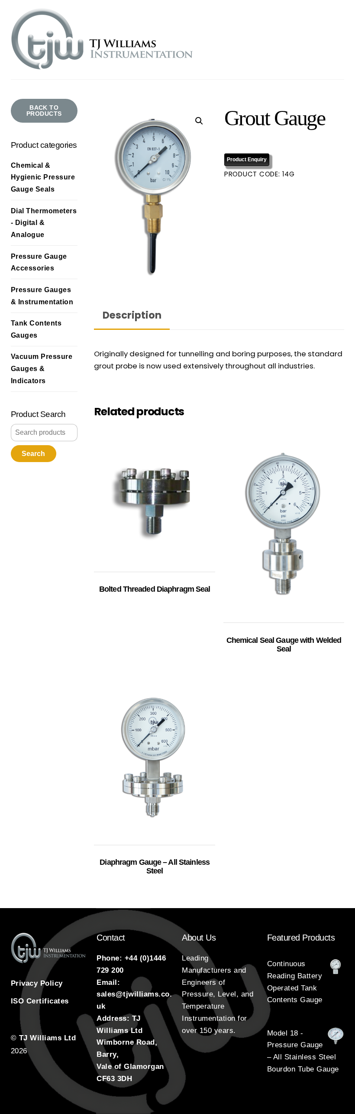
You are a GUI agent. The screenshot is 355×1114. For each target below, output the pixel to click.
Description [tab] (132, 315)
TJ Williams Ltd (47, 1038)
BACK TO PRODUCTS (43, 110)
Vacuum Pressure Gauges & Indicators (42, 368)
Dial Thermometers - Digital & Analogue (44, 222)
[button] (199, 121)
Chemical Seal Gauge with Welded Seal (284, 644)
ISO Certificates (40, 1001)
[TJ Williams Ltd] (102, 68)
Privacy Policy (37, 983)
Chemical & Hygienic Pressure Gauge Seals (43, 177)
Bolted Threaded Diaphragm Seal (154, 589)
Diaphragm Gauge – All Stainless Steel (155, 866)
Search (33, 453)
